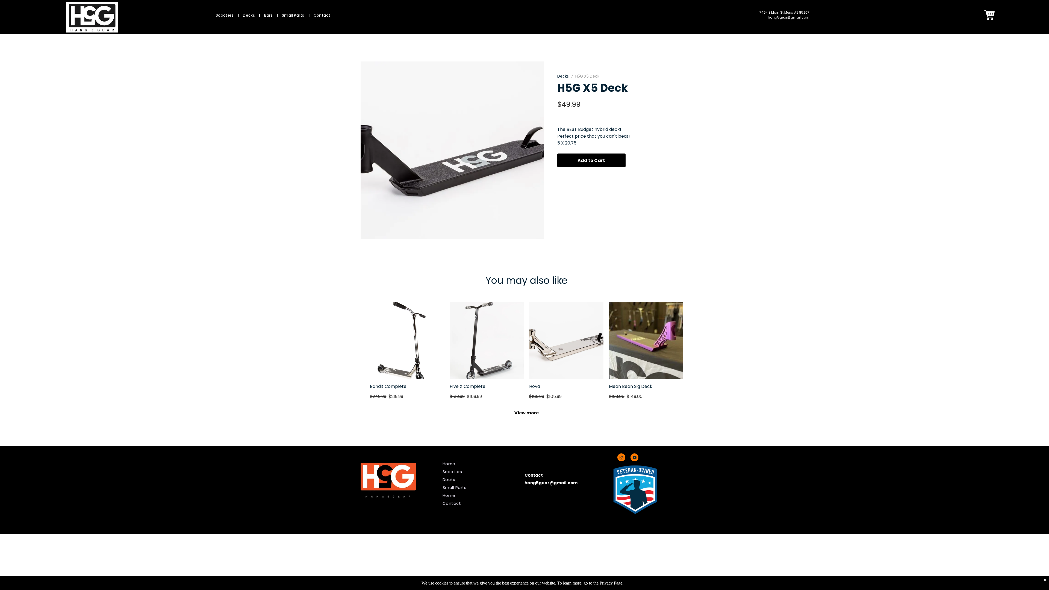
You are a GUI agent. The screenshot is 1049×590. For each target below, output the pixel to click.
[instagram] (621, 458)
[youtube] (634, 458)
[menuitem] (225, 15)
